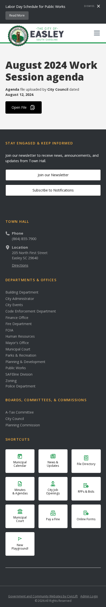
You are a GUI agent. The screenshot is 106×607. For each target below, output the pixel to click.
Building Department (21, 292)
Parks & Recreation (20, 355)
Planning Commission (22, 425)
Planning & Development (25, 362)
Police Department (20, 386)
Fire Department (18, 324)
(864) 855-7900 (24, 238)
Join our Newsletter (53, 175)
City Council (14, 419)
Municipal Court (17, 349)
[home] (34, 35)
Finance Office (16, 318)
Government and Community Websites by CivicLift (43, 596)
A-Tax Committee (19, 412)
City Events (14, 305)
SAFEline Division (19, 374)
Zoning (11, 381)
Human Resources (20, 336)
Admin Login (89, 596)
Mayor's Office (17, 343)
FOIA (9, 330)
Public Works (15, 368)
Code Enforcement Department (30, 311)
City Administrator (19, 299)
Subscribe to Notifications (53, 190)
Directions (20, 265)
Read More (17, 15)
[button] (96, 33)
